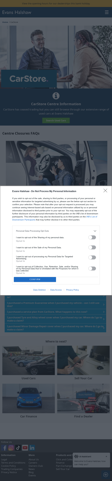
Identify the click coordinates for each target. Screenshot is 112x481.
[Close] (106, 191)
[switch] (92, 237)
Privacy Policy (72, 290)
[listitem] (56, 230)
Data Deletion (39, 290)
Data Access (56, 290)
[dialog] (56, 240)
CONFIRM (35, 279)
